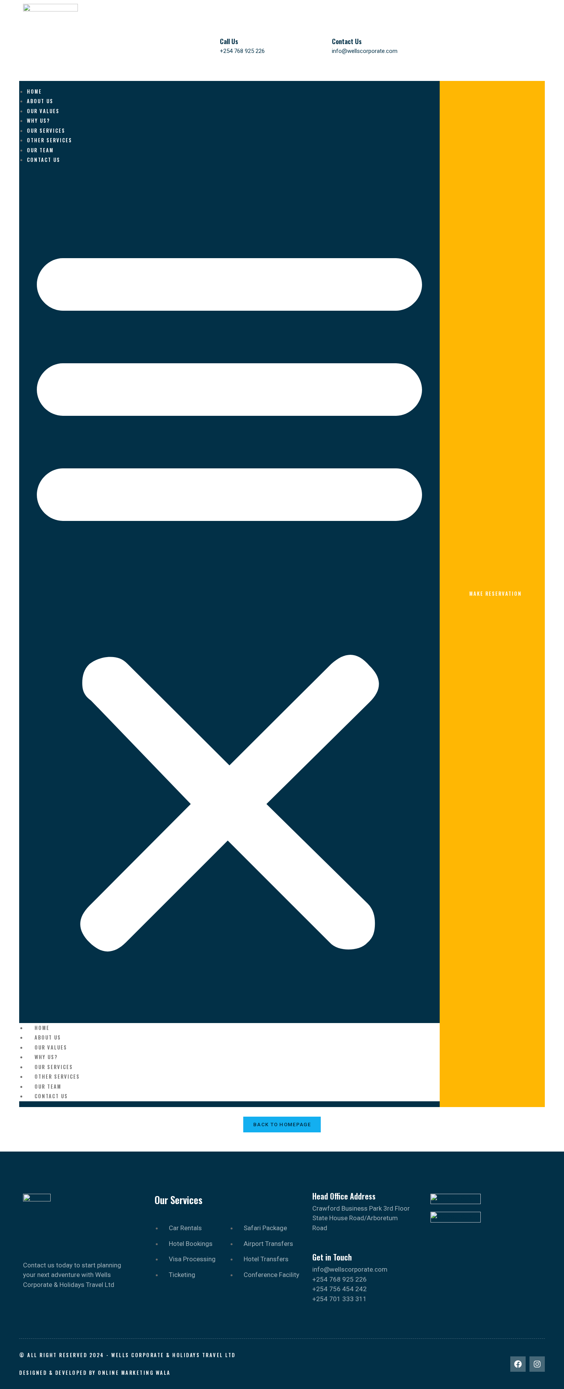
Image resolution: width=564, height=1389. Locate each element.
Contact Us (347, 41)
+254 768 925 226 (242, 51)
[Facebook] (518, 1364)
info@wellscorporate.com (364, 51)
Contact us (43, 159)
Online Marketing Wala (134, 1372)
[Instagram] (537, 1364)
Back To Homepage (282, 1124)
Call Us (229, 41)
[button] (229, 594)
